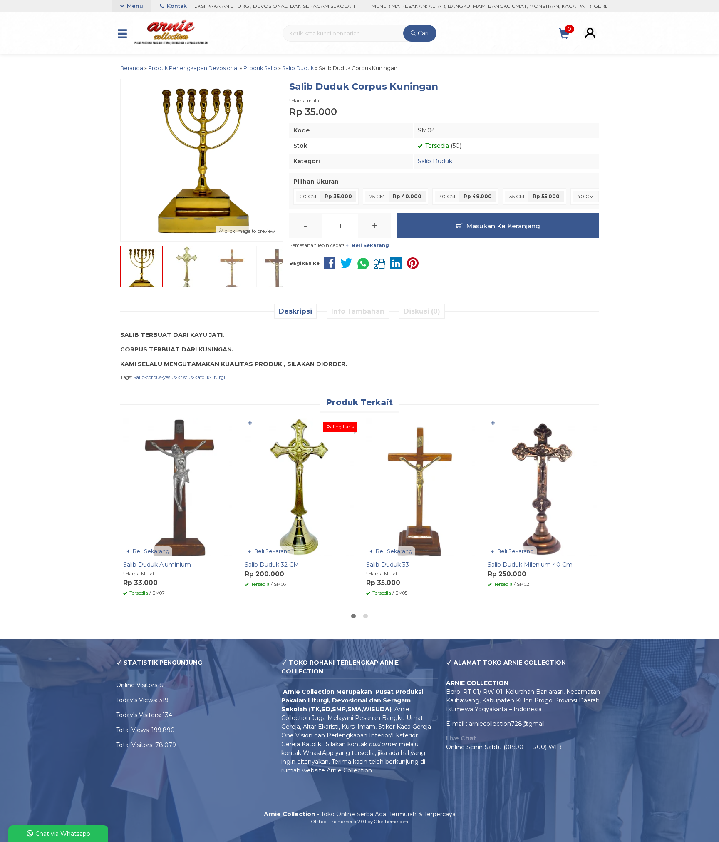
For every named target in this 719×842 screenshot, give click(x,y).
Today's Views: (137, 700)
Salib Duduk (435, 161)
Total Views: (133, 730)
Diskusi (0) (422, 311)
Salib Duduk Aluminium (157, 564)
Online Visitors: (138, 685)
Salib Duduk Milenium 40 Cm (530, 564)
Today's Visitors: (139, 715)
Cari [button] (422, 33)
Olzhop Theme (328, 822)
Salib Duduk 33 (387, 564)
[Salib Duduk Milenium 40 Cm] (542, 487)
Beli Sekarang (150, 551)
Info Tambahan (357, 311)
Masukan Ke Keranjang (502, 226)
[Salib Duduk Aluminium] (177, 487)
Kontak (176, 6)
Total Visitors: (135, 745)
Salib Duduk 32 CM (272, 564)
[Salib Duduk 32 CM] (299, 487)
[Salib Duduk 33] (420, 487)
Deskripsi (295, 311)
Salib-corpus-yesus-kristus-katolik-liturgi (179, 377)
